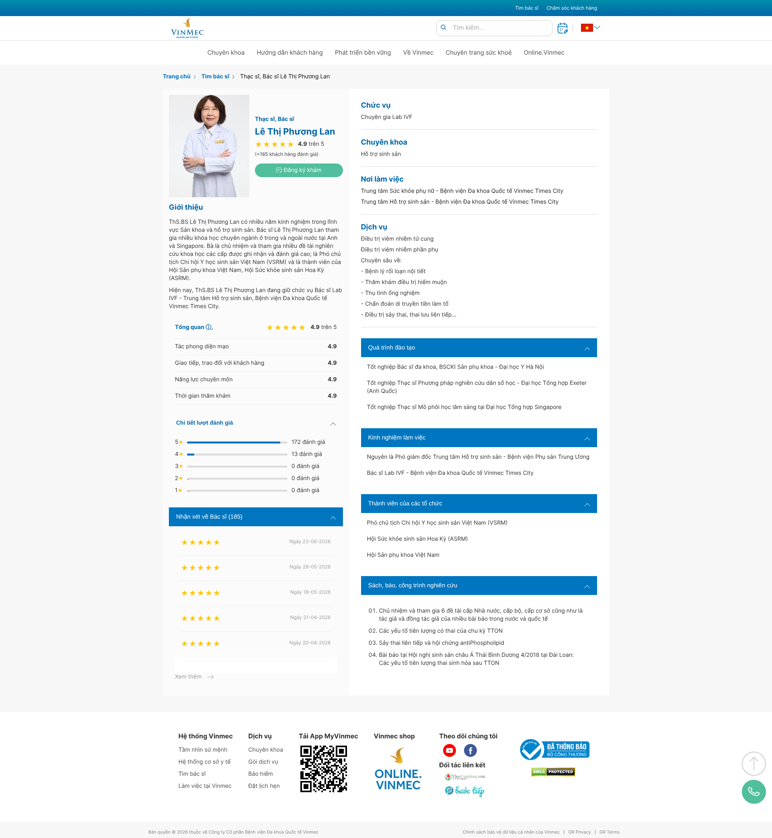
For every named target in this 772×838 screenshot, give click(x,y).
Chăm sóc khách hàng (571, 8)
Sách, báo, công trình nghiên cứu (413, 585)
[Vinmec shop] (398, 769)
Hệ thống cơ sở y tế (205, 761)
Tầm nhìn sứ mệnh (203, 749)
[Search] (443, 28)
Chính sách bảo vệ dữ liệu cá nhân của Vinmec (511, 832)
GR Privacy (579, 832)
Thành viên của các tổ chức (405, 503)
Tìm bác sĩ (526, 8)
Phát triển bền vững (363, 52)
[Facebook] (470, 750)
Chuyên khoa (226, 52)
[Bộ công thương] (553, 749)
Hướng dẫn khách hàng (290, 52)
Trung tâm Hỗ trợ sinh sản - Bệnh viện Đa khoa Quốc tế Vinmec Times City (460, 201)
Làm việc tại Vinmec (205, 786)
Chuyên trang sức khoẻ (478, 52)
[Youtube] (449, 750)
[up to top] (754, 764)
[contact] (754, 792)
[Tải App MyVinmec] (324, 769)
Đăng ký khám (302, 170)
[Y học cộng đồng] (465, 777)
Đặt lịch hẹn (264, 786)
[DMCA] (553, 772)
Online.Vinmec (544, 52)
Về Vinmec (418, 52)
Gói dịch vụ (263, 761)
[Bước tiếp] (465, 791)
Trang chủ (177, 76)
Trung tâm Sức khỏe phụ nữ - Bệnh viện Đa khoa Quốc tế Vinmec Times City (462, 191)
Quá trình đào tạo (391, 347)
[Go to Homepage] (187, 28)
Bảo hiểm (260, 774)
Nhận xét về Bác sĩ (209, 516)
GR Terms (610, 832)
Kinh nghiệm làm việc (397, 437)
